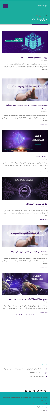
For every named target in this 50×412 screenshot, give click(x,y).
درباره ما (43, 410)
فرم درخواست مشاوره (39, 404)
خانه (46, 16)
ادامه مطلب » (44, 73)
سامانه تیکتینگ (41, 407)
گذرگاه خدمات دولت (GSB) (36, 203)
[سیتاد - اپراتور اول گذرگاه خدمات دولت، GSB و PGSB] (43, 5)
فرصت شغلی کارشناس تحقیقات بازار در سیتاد (29, 251)
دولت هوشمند (42, 156)
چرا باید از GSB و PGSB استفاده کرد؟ (32, 57)
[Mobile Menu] (5, 6)
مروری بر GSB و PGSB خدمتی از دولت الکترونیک (28, 299)
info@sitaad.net (38, 377)
